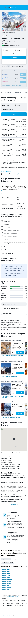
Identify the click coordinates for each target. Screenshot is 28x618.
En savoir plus (6, 165)
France (8, 612)
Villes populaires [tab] (17, 559)
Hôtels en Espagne (6, 587)
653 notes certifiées (15, 45)
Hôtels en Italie (5, 589)
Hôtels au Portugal (6, 581)
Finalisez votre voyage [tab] (7, 562)
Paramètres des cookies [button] (6, 171)
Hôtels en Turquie (6, 573)
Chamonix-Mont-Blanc (7, 615)
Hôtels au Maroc (6, 569)
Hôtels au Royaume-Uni (7, 583)
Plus (2, 190)
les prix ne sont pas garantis (12, 596)
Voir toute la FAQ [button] (14, 504)
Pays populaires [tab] (6, 559)
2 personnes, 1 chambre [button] (9, 54)
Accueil (4, 612)
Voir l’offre (20, 352)
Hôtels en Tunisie (6, 571)
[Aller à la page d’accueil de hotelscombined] (10, 7)
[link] (14, 356)
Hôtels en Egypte (6, 577)
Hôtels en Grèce (5, 585)
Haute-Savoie (18, 612)
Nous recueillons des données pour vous (12, 603)
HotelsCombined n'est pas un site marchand (13, 600)
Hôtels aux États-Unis (7, 579)
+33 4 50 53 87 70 (6, 43)
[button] (2, 7)
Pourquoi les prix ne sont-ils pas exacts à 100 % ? (12, 606)
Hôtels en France (6, 575)
